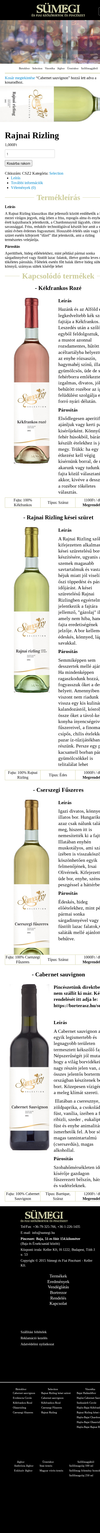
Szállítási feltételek (34, 1332)
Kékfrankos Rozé (22, 1402)
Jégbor (61, 68)
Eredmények (58, 1281)
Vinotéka (50, 68)
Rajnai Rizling (49, 1412)
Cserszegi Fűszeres (51, 1407)
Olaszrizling (19, 1407)
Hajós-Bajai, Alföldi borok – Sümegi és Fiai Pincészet (58, 9)
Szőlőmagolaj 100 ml (81, 1465)
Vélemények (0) (23, 188)
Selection (37, 68)
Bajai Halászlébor (86, 1393)
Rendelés (58, 1298)
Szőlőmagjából (89, 68)
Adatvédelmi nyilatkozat (37, 1344)
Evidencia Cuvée (22, 1397)
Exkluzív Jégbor (23, 1470)
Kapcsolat (58, 1303)
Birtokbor (24, 68)
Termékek (58, 1276)
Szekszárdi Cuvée (86, 1402)
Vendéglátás (58, 1286)
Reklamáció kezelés (34, 1338)
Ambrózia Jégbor (23, 1465)
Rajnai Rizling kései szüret (56, 1393)
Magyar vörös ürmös (51, 1470)
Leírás (15, 178)
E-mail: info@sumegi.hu (38, 1233)
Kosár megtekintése (20, 78)
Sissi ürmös (46, 1465)
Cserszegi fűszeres (23, 1412)
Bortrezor (58, 1292)
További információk (27, 183)
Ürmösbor (73, 68)
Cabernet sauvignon (24, 1393)
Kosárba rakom (18, 163)
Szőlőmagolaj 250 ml (81, 1475)
